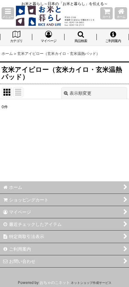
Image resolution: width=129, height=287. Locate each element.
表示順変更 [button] (80, 93)
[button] (8, 13)
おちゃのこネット (55, 282)
